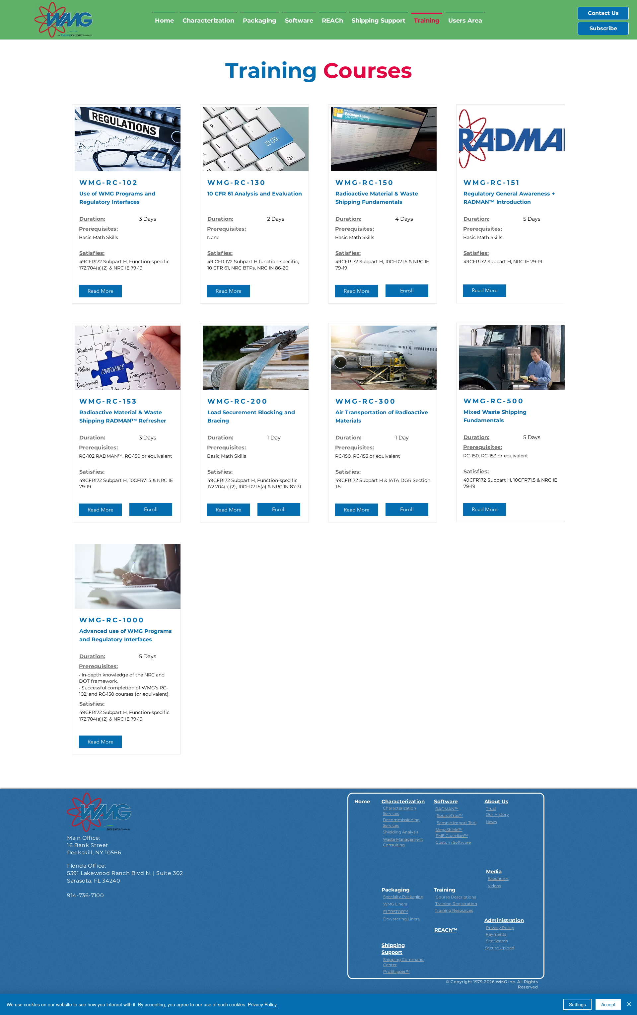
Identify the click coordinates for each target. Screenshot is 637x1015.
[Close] (629, 1004)
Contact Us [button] (603, 13)
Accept (608, 1004)
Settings (577, 1004)
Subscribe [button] (603, 28)
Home (362, 801)
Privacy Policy (262, 1004)
